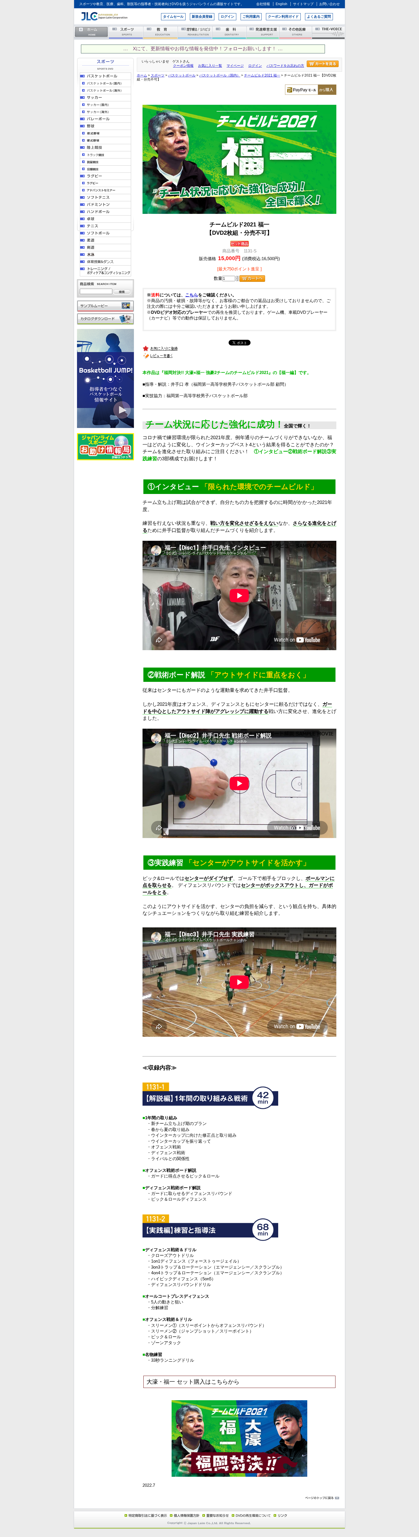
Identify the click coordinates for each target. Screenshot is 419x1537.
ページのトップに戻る (209, 1498)
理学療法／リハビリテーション (195, 32)
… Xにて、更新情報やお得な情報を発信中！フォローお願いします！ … (203, 48)
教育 (160, 32)
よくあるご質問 (319, 17)
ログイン (227, 17)
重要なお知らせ (214, 1515)
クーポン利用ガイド (283, 17)
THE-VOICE (328, 32)
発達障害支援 (263, 32)
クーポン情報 (183, 66)
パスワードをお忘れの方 (285, 66)
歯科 (229, 32)
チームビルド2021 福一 (262, 75)
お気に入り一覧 (210, 66)
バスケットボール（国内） (219, 75)
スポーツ (126, 32)
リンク (280, 1515)
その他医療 (296, 32)
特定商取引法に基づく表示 (145, 1515)
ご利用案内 (251, 17)
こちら (191, 295)
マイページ (235, 66)
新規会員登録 (202, 17)
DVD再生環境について (251, 1515)
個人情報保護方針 (184, 1515)
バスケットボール (182, 75)
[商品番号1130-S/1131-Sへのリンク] (239, 1475)
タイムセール (173, 17)
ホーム (91, 32)
